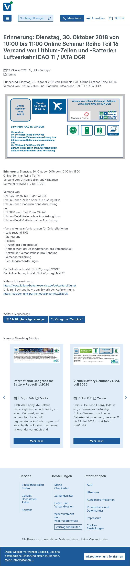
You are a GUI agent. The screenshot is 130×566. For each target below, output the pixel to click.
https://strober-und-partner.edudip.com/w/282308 (35, 293)
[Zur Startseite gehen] (8, 5)
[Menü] (7, 18)
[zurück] (4, 397)
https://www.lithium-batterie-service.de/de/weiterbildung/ (39, 285)
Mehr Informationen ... (19, 560)
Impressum (94, 518)
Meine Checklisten (61, 486)
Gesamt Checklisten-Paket (30, 499)
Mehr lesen (37, 440)
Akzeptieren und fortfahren (104, 556)
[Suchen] (49, 18)
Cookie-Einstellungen (95, 527)
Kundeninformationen (98, 499)
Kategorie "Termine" (68, 319)
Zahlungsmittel (63, 495)
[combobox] (32, 18)
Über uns (93, 492)
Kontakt (27, 510)
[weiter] (125, 397)
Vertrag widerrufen (68, 527)
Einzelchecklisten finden (33, 486)
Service (25, 476)
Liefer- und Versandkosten (63, 504)
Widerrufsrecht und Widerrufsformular (65, 517)
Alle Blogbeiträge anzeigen (27, 319)
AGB (90, 484)
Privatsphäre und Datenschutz (98, 508)
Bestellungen (62, 476)
